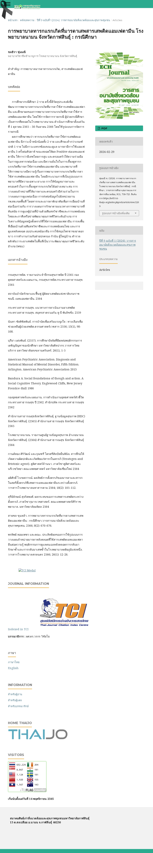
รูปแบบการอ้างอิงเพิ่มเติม (116, 213)
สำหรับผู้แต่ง (15, 700)
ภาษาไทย (14, 662)
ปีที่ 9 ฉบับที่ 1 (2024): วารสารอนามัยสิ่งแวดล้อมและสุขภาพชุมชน (73, 20)
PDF (104, 128)
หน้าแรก (13, 20)
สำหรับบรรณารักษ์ (18, 706)
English (13, 668)
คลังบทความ (27, 20)
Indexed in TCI (21, 629)
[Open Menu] (8, 4)
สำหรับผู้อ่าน (15, 694)
